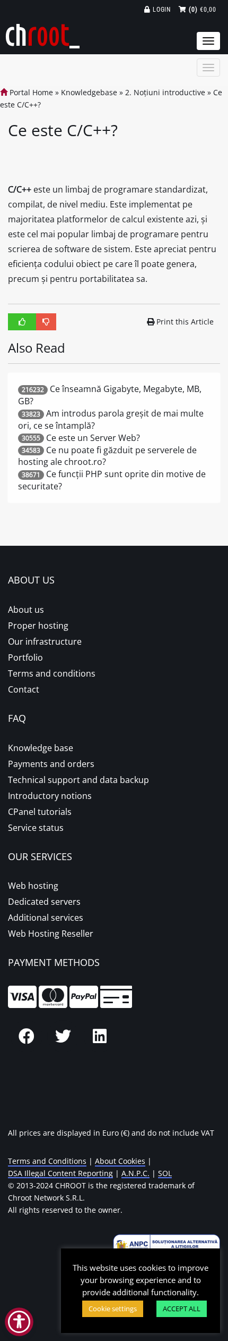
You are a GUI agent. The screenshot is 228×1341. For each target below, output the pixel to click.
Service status (36, 828)
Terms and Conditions (47, 1161)
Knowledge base (40, 748)
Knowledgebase (89, 92)
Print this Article (185, 321)
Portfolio (25, 657)
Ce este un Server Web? (93, 438)
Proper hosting (38, 625)
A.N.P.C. (135, 1173)
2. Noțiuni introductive (165, 92)
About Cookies (120, 1161)
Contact (23, 689)
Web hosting (33, 886)
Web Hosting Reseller (50, 933)
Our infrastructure (45, 641)
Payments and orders (51, 764)
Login (161, 9)
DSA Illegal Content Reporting (60, 1173)
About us (26, 609)
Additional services (45, 917)
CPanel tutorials (40, 812)
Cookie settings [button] (113, 1308)
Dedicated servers (44, 901)
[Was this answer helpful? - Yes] (22, 321)
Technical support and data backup (78, 780)
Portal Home (30, 92)
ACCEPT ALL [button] (181, 1308)
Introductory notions (50, 796)
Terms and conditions (51, 673)
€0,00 (202, 9)
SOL (165, 1173)
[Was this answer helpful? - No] (46, 321)
